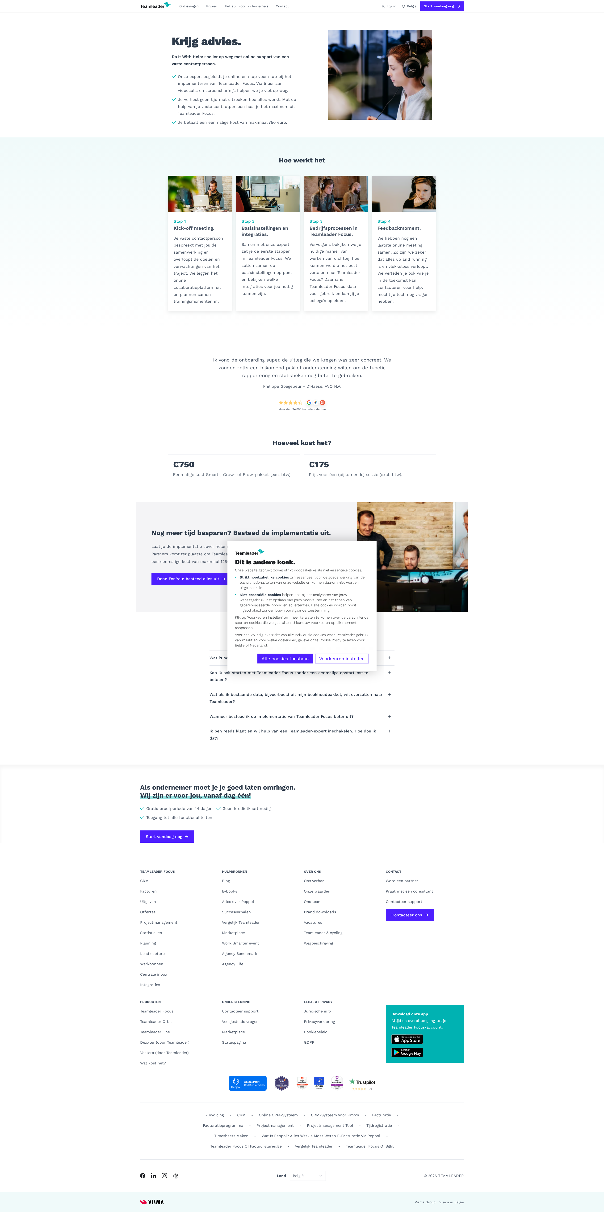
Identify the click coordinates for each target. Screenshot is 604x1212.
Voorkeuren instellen (342, 658)
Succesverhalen (236, 912)
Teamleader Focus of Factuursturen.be (246, 1146)
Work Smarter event (240, 943)
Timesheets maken (231, 1136)
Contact (282, 6)
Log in (391, 6)
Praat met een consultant (409, 891)
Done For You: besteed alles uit (188, 578)
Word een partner (402, 881)
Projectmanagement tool (330, 1125)
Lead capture (152, 953)
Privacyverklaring (319, 1021)
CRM (144, 881)
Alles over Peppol (238, 901)
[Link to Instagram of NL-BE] (164, 1175)
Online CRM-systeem (278, 1115)
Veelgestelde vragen (240, 1021)
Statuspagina (234, 1042)
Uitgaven (148, 901)
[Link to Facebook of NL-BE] (142, 1175)
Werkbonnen (151, 964)
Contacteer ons (406, 915)
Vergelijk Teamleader (241, 922)
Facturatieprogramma (223, 1125)
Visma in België (451, 1202)
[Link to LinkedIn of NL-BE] (153, 1175)
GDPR (309, 1042)
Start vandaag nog (439, 6)
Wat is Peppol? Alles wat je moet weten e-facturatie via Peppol (321, 1136)
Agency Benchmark (239, 953)
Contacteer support (240, 1011)
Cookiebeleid (315, 1032)
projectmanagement (275, 1125)
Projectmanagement (158, 922)
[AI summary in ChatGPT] (176, 1176)
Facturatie (381, 1115)
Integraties (150, 984)
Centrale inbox (153, 974)
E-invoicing (214, 1115)
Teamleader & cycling (323, 933)
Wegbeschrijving (318, 943)
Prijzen (211, 6)
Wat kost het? (153, 1063)
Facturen (148, 891)
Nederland (258, 645)
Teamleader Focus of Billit (370, 1146)
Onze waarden (317, 891)
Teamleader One (155, 1032)
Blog (226, 881)
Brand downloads (320, 912)
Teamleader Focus (156, 1011)
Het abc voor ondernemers (246, 6)
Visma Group (425, 1202)
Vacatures (313, 922)
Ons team (313, 901)
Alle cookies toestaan (285, 658)
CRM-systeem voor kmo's (335, 1115)
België (239, 645)
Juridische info (317, 1011)
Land (281, 1176)
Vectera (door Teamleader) (164, 1052)
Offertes (147, 912)
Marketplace (233, 933)
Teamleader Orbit (156, 1021)
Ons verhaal (315, 881)
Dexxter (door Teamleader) (164, 1042)
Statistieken (151, 933)
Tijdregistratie (379, 1125)
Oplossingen (189, 6)
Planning (148, 943)
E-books (229, 891)
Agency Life (232, 964)
